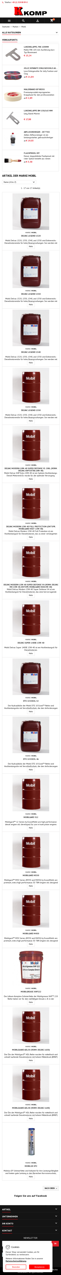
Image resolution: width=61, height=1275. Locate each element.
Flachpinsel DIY (32, 153)
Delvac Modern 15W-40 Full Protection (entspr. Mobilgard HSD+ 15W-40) (31, 527)
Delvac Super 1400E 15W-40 (31, 643)
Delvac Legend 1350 (31, 410)
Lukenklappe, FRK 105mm (36, 47)
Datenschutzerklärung (16, 1261)
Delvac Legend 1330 (31, 294)
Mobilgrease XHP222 (31, 991)
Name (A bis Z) (19, 182)
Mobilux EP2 (31, 1166)
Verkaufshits (9, 39)
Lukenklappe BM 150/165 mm (38, 111)
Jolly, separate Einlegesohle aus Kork (41, 68)
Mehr (32, 246)
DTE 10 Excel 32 (31, 701)
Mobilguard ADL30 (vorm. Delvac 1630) (31, 1050)
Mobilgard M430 (31, 933)
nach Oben (51, 1188)
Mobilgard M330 (31, 875)
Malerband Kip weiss (34, 89)
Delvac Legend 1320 (31, 236)
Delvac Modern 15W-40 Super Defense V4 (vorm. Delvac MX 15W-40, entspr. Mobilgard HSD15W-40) (31, 585)
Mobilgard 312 (31, 817)
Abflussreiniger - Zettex (37, 132)
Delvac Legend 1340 (31, 352)
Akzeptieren (39, 1267)
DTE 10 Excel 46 (31, 759)
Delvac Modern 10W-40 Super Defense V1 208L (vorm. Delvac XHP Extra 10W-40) (31, 469)
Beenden (16, 1267)
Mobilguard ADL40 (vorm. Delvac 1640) (31, 1108)
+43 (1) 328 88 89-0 (19, 2)
